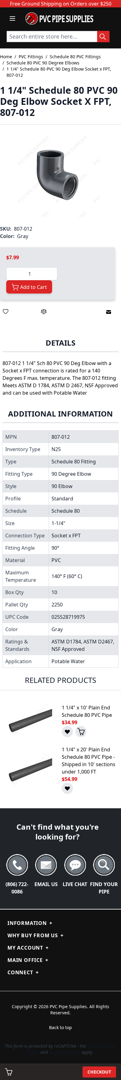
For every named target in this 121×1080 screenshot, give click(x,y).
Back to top (60, 1027)
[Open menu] (12, 18)
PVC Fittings (31, 57)
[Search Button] (103, 36)
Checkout (99, 1072)
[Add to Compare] (43, 311)
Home (6, 57)
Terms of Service (64, 1052)
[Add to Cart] (81, 731)
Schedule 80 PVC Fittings (75, 57)
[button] (57, 175)
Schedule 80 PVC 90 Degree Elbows (43, 63)
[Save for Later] (5, 311)
